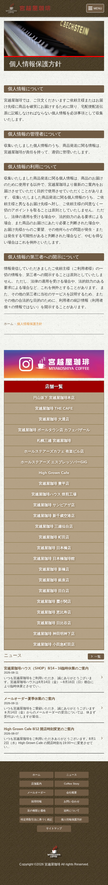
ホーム (8, 324)
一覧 (97, 656)
